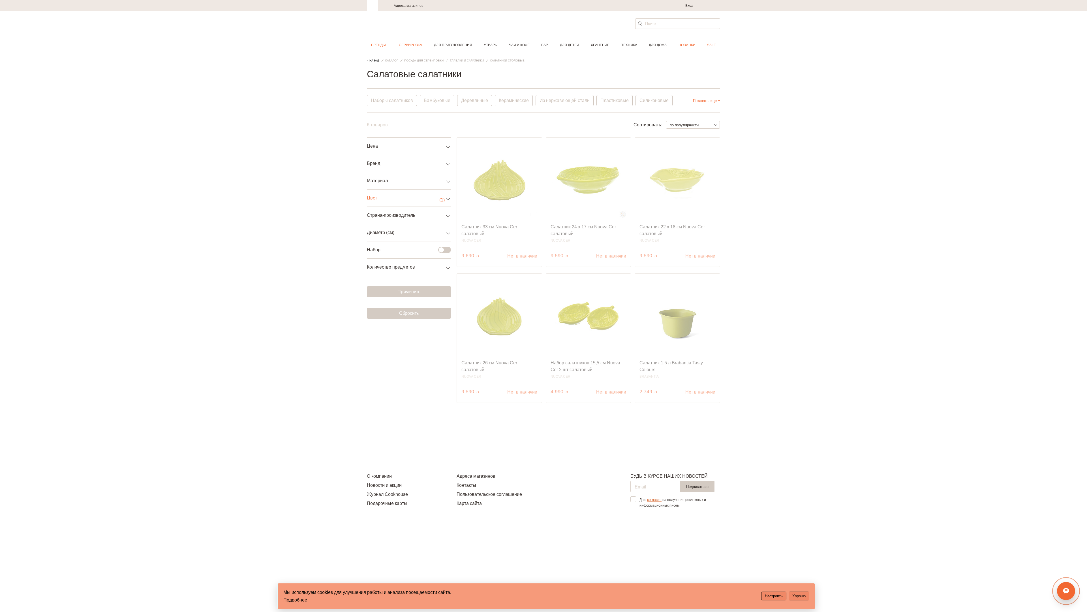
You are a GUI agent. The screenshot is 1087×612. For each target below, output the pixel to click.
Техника (629, 45)
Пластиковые (614, 100)
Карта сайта (469, 503)
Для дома (658, 45)
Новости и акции (384, 485)
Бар (544, 45)
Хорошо (799, 596)
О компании (379, 476)
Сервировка (410, 45)
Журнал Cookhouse (387, 494)
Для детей (569, 45)
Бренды (378, 45)
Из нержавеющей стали (565, 100)
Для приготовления (453, 45)
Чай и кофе (519, 45)
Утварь (490, 45)
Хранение (600, 45)
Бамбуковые (437, 100)
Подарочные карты (387, 503)
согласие (654, 500)
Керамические (514, 100)
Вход (689, 6)
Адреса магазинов (408, 6)
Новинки (687, 45)
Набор (373, 249)
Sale (711, 45)
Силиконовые (654, 100)
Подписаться (697, 486)
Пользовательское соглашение (489, 494)
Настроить (774, 596)
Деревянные (474, 100)
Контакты (466, 485)
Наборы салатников (392, 100)
